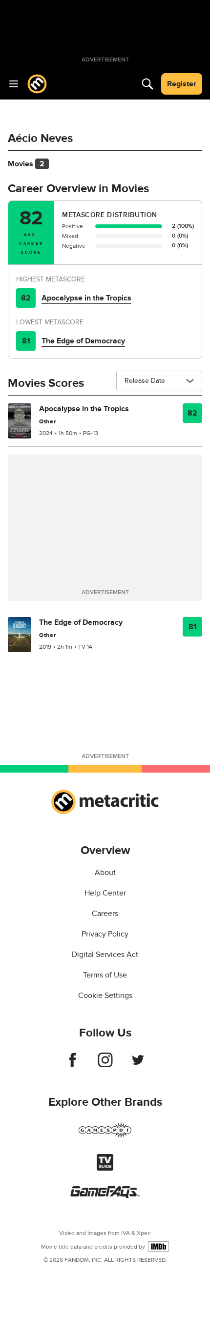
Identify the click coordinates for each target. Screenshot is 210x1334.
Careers (105, 913)
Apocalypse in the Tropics (86, 298)
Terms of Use (105, 975)
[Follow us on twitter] (138, 1065)
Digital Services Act (105, 954)
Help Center (105, 893)
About (105, 872)
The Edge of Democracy (83, 341)
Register (181, 84)
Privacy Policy (105, 934)
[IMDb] (158, 1246)
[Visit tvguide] (105, 1168)
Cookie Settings (105, 995)
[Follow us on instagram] (105, 1065)
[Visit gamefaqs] (105, 1195)
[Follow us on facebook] (72, 1065)
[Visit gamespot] (105, 1136)
